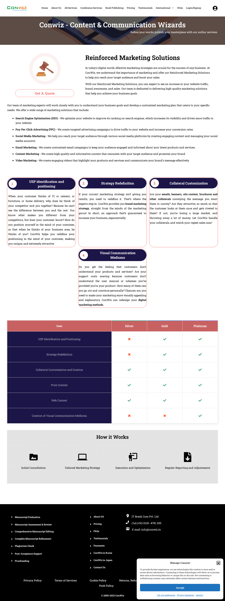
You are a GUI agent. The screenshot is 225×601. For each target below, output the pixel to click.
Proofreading (22, 560)
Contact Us (99, 567)
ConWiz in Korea (103, 552)
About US (99, 516)
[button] (218, 562)
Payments (99, 545)
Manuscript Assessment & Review (33, 524)
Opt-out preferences (166, 595)
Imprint (199, 595)
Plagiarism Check (24, 545)
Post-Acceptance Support (28, 553)
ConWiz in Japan (103, 560)
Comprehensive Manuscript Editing (34, 531)
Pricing (98, 523)
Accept (180, 587)
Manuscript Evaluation (27, 517)
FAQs (96, 531)
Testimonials (101, 538)
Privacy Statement (185, 595)
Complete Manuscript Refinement (33, 538)
